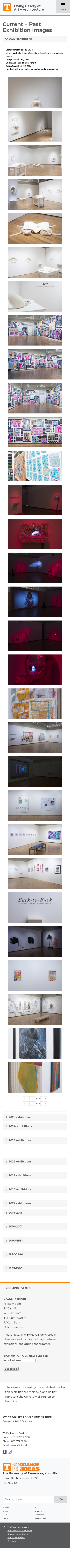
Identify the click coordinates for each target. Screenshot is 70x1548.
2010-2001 (15, 1226)
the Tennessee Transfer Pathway (19, 1537)
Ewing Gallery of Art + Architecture (29, 7)
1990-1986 (15, 1254)
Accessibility (40, 1518)
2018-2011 (15, 1212)
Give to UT (7, 1518)
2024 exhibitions (20, 1126)
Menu (65, 7)
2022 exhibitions (20, 1161)
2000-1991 (15, 1240)
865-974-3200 (19, 1441)
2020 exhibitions (20, 1189)
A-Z (37, 1507)
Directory (39, 1514)
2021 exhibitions (19, 1175)
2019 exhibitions (19, 1203)
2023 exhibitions (20, 1140)
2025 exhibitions (19, 1117)
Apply (5, 1511)
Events (6, 1507)
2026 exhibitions (20, 38)
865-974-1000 (11, 1482)
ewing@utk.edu (19, 1445)
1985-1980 (15, 1268)
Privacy (38, 1511)
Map (5, 1514)
